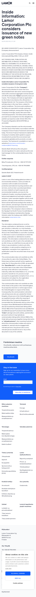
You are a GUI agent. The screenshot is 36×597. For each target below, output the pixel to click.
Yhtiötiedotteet (25, 467)
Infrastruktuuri (24, 411)
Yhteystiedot (6, 456)
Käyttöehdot (6, 592)
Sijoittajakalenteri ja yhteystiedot (26, 471)
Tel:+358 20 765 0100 (9, 550)
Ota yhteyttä (10, 357)
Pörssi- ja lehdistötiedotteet (25, 463)
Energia (22, 408)
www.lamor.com (15, 217)
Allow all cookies (18, 573)
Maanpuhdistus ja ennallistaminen (7, 417)
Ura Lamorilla (24, 481)
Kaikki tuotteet (6, 444)
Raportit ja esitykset (26, 458)
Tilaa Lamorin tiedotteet (6, 514)
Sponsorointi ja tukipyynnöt (7, 467)
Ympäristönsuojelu (8, 410)
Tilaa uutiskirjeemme (9, 518)
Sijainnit (4, 459)
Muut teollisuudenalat (27, 414)
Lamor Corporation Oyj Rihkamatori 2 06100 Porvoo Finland (9, 536)
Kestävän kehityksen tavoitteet (8, 490)
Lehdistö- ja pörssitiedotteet (7, 509)
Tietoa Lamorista (7, 452)
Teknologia (5, 427)
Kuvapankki (5, 463)
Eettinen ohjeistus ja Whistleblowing (8, 495)
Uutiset (4, 504)
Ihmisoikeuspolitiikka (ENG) (9, 472)
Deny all (18, 578)
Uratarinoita (23, 485)
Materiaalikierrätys (8, 413)
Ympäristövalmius (7, 430)
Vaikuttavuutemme (26, 427)
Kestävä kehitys (7, 481)
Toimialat (23, 404)
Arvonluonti (5, 485)
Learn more (8, 568)
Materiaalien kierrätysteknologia (8, 435)
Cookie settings (18, 583)
